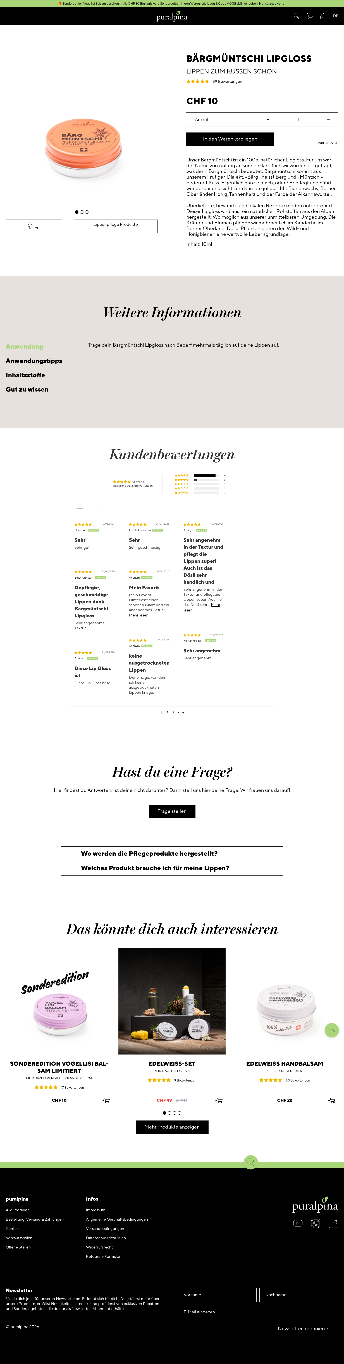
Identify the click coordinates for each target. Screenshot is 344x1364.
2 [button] (167, 712)
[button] (296, 16)
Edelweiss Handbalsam (284, 1064)
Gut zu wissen (27, 389)
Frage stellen (172, 811)
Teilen (34, 228)
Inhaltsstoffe (25, 375)
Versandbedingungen (105, 1228)
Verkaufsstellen (19, 1238)
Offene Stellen (18, 1247)
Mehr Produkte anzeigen (172, 1127)
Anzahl (201, 119)
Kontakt (13, 1228)
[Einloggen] (322, 16)
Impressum (95, 1210)
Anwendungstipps (34, 361)
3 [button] (173, 712)
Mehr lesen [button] (139, 615)
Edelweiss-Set (171, 1064)
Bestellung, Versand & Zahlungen (35, 1219)
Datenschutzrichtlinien (106, 1238)
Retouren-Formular (103, 1256)
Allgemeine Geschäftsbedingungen (117, 1219)
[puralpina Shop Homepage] (172, 16)
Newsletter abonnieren (303, 1328)
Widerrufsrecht (99, 1247)
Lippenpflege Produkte (116, 224)
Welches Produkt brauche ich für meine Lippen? (155, 868)
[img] (83, 525)
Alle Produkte (18, 1210)
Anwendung (24, 346)
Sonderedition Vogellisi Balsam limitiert (59, 1067)
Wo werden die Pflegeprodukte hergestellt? (149, 853)
